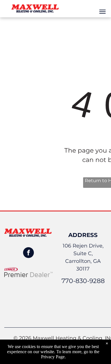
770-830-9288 (83, 281)
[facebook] (28, 253)
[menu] (102, 11)
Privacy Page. (53, 356)
